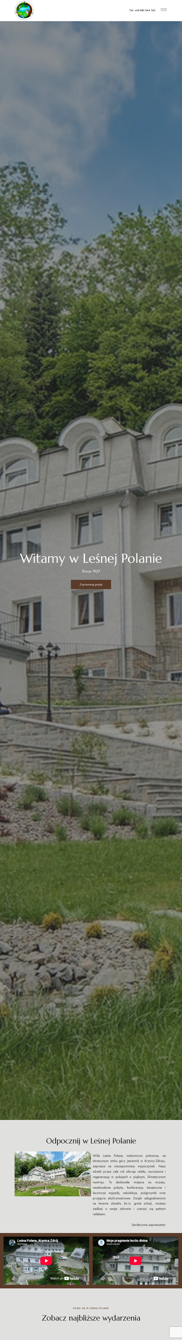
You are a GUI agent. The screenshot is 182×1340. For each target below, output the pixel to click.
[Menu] (164, 9)
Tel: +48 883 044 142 (142, 10)
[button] (91, 584)
